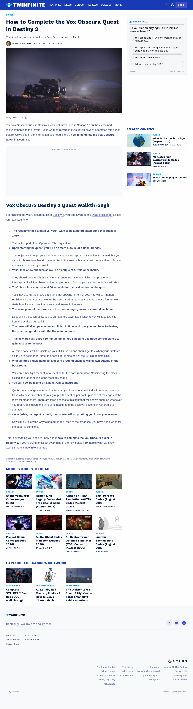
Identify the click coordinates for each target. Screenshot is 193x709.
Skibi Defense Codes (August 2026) (105, 499)
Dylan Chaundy (44, 510)
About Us (11, 635)
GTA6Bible (109, 684)
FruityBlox (154, 679)
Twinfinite (127, 667)
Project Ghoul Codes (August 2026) (16, 540)
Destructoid (181, 671)
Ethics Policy (12, 639)
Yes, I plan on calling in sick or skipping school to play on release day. (157, 49)
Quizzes (106, 4)
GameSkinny (126, 675)
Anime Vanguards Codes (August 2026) (17, 499)
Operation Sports (151, 675)
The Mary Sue (179, 675)
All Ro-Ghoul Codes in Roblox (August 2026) (49, 540)
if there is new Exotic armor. (30, 447)
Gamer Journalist (106, 675)
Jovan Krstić (13, 548)
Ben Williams (159, 181)
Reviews (92, 4)
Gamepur (155, 667)
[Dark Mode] (172, 5)
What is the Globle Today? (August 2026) (169, 140)
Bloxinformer (180, 679)
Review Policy (32, 639)
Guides (79, 4)
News (68, 4)
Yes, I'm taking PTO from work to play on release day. (158, 39)
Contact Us (31, 635)
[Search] (166, 5)
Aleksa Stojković (15, 507)
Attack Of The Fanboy (175, 667)
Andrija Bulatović (105, 507)
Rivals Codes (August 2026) (170, 177)
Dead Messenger (102, 214)
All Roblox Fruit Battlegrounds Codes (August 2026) (166, 159)
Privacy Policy (13, 644)
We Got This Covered (148, 671)
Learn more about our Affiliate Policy (21, 462)
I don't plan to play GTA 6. (149, 64)
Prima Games (108, 671)
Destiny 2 (58, 214)
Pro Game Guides (105, 667)
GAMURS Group (180, 692)
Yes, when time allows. (147, 57)
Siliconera (127, 671)
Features (55, 4)
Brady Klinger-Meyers (77, 510)
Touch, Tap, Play (106, 679)
